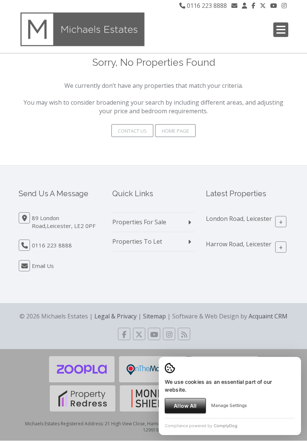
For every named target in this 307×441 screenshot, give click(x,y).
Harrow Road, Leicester (238, 244)
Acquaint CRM (268, 316)
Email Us (43, 265)
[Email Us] (234, 5)
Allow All (185, 406)
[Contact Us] (244, 5)
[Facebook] (253, 5)
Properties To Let (137, 241)
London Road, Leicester (239, 219)
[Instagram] (284, 5)
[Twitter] (263, 5)
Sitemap (154, 316)
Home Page (175, 130)
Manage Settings (229, 405)
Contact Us (132, 130)
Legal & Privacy (115, 316)
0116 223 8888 (206, 5)
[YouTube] (273, 5)
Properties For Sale (139, 222)
